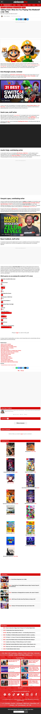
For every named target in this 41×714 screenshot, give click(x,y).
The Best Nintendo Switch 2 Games (11, 648)
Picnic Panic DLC (33, 206)
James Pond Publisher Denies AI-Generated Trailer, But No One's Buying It (19, 639)
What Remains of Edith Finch (22, 153)
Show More (20, 687)
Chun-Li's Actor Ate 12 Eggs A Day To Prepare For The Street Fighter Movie (19, 627)
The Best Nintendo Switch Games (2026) (8, 365)
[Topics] (2, 2)
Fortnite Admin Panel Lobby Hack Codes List (13, 630)
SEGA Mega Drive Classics (30, 503)
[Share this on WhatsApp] (17, 19)
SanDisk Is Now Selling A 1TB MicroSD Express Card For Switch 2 (17, 641)
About (6, 653)
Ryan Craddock (7, 16)
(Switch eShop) (7, 345)
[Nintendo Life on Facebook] (36, 694)
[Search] (39, 2)
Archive (15, 655)
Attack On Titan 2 (10, 456)
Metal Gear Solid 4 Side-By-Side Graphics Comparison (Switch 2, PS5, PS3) (19, 646)
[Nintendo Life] (20, 2)
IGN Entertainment (17, 699)
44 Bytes (26, 699)
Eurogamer (12, 705)
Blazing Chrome (15, 208)
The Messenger (26, 206)
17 (7, 607)
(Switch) (6, 344)
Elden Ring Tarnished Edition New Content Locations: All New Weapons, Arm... (19, 644)
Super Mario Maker (32, 117)
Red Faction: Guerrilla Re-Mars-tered (18, 74)
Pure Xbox (13, 703)
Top (3, 653)
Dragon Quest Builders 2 (16, 155)
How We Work (14, 653)
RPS (30, 705)
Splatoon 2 (33, 116)
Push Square (7, 703)
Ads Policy (11, 655)
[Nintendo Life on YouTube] (9, 694)
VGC (16, 705)
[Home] (1, 5)
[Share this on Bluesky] (19, 19)
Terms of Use (36, 653)
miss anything (16, 115)
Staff (9, 653)
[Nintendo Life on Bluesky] (23, 694)
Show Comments (21, 423)
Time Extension (19, 703)
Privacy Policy (30, 653)
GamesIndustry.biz (22, 705)
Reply (26, 414)
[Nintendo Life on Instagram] (27, 694)
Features (23, 7)
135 (23, 370)
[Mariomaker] (20, 50)
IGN (38, 703)
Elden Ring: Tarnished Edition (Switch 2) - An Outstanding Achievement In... (19, 632)
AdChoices (31, 699)
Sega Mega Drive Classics (23, 121)
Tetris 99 (10, 204)
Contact (25, 653)
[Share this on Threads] (25, 19)
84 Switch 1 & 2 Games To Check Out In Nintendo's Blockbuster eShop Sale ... (19, 637)
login (17, 332)
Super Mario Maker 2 (5, 204)
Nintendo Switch (9, 7)
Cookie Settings (21, 655)
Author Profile (16, 414)
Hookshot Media (8, 699)
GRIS (10, 482)
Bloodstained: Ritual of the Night (29, 202)
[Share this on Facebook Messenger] (28, 19)
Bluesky (22, 414)
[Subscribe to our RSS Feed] (5, 694)
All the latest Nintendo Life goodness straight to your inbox (20, 709)
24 (7, 594)
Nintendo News (33, 703)
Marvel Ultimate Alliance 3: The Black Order (30, 487)
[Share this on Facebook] (21, 19)
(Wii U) (6, 356)
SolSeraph (38, 202)
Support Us (20, 653)
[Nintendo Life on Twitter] (18, 694)
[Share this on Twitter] (23, 19)
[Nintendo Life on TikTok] (14, 694)
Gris (8, 121)
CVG (27, 705)
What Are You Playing (17, 7)
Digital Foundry (26, 703)
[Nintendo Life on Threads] (32, 694)
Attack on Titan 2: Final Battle (29, 76)
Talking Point (3, 7)
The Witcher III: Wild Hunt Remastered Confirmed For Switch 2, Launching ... (19, 634)
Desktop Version (29, 655)
